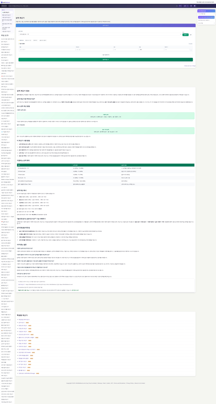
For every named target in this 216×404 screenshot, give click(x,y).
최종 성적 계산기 (23, 325)
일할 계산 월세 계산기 (6, 381)
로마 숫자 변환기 (5, 116)
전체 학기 (35, 40)
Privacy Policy (129, 383)
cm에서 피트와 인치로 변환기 (7, 108)
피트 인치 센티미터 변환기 (7, 102)
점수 (191, 34)
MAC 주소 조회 (5, 349)
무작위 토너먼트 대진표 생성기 (7, 89)
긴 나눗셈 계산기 (5, 121)
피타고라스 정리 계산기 (7, 394)
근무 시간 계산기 (5, 161)
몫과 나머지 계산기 (6, 336)
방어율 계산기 (4, 47)
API (112, 383)
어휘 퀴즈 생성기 (23, 346)
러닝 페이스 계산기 (6, 68)
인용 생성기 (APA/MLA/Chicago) (27, 373)
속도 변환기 (4, 219)
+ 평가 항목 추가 (105, 54)
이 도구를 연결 (201, 13)
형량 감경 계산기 (5, 275)
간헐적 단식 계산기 (6, 320)
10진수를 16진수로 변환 (7, 94)
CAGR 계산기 (4, 134)
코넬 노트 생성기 (23, 343)
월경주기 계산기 (5, 177)
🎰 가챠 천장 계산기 (6, 330)
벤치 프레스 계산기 (6, 124)
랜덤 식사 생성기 (5, 272)
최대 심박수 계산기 (6, 328)
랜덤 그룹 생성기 (5, 166)
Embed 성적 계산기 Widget (190, 65)
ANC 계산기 (4, 375)
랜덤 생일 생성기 (5, 142)
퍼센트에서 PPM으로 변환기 (7, 259)
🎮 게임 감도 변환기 (6, 65)
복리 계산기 (4, 277)
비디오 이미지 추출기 (6, 251)
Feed (104, 383)
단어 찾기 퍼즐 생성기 (6, 365)
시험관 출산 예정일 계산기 (7, 71)
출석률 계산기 (22, 370)
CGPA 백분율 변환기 (24, 355)
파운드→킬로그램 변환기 (7, 63)
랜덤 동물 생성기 (5, 147)
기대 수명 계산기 (5, 137)
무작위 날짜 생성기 (6, 163)
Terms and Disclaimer (119, 383)
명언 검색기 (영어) (5, 158)
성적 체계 (21, 31)
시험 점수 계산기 (23, 331)
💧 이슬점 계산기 (5, 131)
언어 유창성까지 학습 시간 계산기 (27, 349)
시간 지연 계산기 (5, 354)
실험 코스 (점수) (43, 40)
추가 (180, 6)
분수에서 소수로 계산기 (7, 184)
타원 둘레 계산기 (5, 386)
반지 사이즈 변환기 (6, 351)
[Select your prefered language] (191, 6)
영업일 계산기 (4, 399)
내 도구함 (200, 23)
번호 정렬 (3, 362)
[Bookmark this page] (194, 6)
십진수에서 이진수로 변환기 (7, 391)
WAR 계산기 (4, 92)
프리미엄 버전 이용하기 (203, 20)
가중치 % (185, 34)
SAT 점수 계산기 (23, 361)
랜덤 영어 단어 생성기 (6, 129)
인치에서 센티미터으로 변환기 (7, 280)
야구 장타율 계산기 (6, 208)
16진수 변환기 (4, 81)
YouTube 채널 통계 (6, 153)
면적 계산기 (4, 235)
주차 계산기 (4, 224)
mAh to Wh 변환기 (6, 243)
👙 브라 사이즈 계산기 (7, 76)
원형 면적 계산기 (5, 169)
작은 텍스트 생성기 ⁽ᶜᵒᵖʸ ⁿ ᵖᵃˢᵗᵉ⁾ (7, 261)
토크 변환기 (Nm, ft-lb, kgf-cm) (7, 110)
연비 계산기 (4, 211)
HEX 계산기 (4, 269)
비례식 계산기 (4, 237)
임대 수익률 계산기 (6, 309)
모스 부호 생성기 (5, 317)
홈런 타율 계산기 (5, 341)
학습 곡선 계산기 (23, 340)
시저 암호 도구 (5, 306)
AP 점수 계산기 (22, 367)
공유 (185, 5)
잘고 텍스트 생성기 (6, 240)
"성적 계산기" (21, 284)
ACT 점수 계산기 (23, 364)
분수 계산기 (4, 41)
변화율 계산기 (4, 253)
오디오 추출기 (4, 389)
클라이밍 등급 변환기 (7, 20)
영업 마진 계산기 (5, 245)
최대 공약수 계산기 (6, 198)
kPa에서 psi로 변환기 (6, 346)
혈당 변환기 (4, 256)
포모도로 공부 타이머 (24, 334)
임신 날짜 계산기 (5, 322)
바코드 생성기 (4, 214)
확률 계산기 (4, 312)
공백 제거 (3, 73)
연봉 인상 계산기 (5, 232)
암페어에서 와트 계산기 (7, 200)
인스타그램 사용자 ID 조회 (7, 39)
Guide (108, 383)
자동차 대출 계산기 (6, 314)
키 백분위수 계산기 (6, 264)
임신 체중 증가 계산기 (6, 333)
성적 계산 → (106, 59)
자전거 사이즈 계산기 (6, 203)
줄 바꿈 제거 (4, 155)
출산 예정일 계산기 (6, 296)
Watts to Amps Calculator (7, 179)
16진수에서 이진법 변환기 (7, 396)
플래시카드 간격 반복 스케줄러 (26, 337)
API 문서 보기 (75, 290)
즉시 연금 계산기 (5, 373)
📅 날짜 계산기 (5, 222)
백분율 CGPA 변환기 (24, 358)
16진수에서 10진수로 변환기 (7, 78)
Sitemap (100, 383)
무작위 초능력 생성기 (6, 97)
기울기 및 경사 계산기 (6, 192)
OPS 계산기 (4, 86)
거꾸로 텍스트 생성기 (6, 383)
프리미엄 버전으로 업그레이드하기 (207, 17)
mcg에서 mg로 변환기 (7, 378)
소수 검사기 (4, 187)
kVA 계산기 (4, 304)
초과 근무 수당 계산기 (6, 370)
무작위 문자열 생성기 (6, 150)
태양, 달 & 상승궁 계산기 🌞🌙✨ (7, 301)
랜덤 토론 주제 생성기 (6, 206)
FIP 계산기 (4, 145)
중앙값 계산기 (4, 288)
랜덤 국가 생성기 (5, 338)
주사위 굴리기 (4, 60)
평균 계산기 (4, 57)
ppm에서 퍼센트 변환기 (7, 190)
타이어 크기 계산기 (6, 267)
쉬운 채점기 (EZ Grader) (25, 352)
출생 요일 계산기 (5, 325)
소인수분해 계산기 (6, 105)
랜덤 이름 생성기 (5, 52)
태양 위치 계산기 (5, 357)
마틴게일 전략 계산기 (6, 402)
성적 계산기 (22, 322)
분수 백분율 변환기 (6, 182)
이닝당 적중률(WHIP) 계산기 (7, 113)
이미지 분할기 (4, 126)
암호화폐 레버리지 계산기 (7, 195)
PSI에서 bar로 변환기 (6, 293)
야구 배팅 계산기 (5, 174)
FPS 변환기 (4, 171)
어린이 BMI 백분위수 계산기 (7, 230)
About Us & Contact (140, 383)
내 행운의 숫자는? (5, 49)
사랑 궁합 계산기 (5, 100)
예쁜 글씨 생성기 (5, 367)
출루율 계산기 (4, 285)
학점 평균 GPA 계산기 (24, 319)
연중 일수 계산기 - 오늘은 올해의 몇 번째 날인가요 (7, 216)
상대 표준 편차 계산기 (6, 55)
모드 (183, 32)
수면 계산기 (4, 139)
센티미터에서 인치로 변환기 (7, 248)
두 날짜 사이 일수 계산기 (7, 290)
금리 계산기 (4, 283)
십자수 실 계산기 (5, 343)
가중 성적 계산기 (23, 328)
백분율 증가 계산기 (6, 359)
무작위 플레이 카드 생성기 (7, 227)
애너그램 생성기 (5, 44)
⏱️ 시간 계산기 (5, 298)
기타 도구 (4, 6)
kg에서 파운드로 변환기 (7, 84)
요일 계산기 (4, 118)
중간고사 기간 (28, 40)
